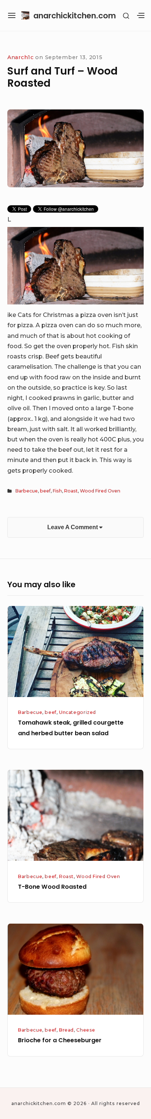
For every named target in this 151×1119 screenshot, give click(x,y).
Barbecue (26, 491)
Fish (57, 491)
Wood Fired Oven (100, 491)
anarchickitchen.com (74, 15)
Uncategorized (77, 712)
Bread (66, 1030)
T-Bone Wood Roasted (52, 886)
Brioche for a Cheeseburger (60, 1040)
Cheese (85, 1030)
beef (45, 491)
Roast (71, 491)
